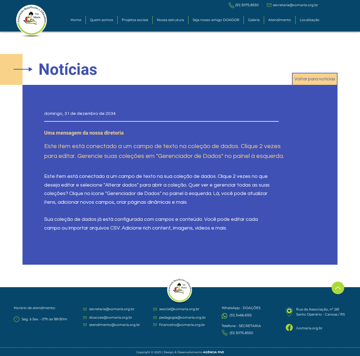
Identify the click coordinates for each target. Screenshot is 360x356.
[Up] (338, 288)
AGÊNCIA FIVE (213, 352)
